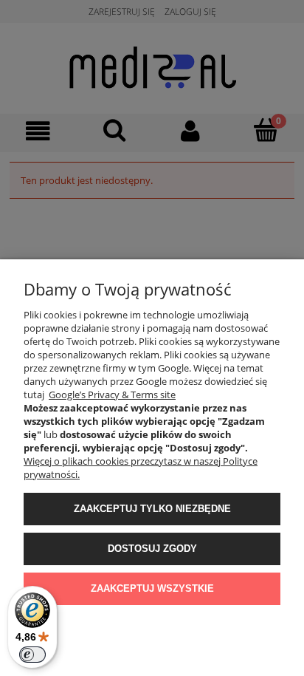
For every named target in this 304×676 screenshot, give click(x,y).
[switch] (32, 654)
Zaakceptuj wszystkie (152, 588)
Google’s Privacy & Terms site (112, 394)
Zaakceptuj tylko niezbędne (152, 508)
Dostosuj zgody (152, 548)
